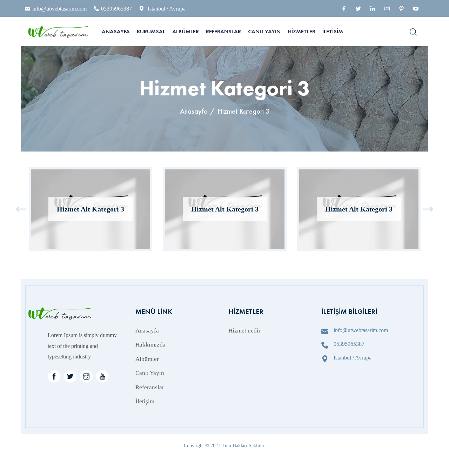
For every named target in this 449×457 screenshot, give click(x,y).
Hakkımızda (150, 344)
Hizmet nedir (244, 330)
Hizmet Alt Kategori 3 (90, 209)
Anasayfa (116, 31)
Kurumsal (151, 31)
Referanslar (223, 31)
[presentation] (21, 209)
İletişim (332, 31)
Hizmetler (301, 31)
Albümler (185, 31)
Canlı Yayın (264, 31)
